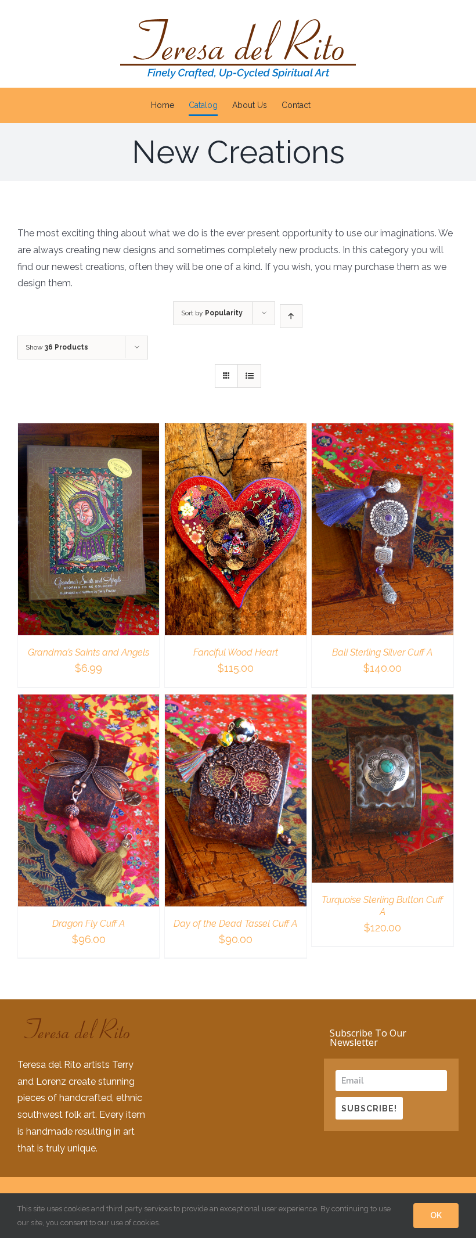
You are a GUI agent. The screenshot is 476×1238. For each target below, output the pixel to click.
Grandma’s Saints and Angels (88, 652)
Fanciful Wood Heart (235, 652)
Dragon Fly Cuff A (88, 923)
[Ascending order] (291, 316)
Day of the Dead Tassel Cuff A (235, 923)
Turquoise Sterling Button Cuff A (382, 905)
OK (436, 1215)
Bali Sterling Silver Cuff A (382, 652)
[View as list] (249, 376)
